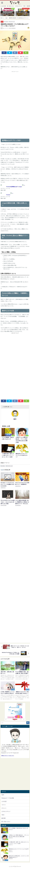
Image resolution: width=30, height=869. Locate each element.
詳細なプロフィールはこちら (7, 755)
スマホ (6, 21)
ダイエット (4, 808)
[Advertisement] (15, 88)
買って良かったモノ (6, 821)
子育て (3, 814)
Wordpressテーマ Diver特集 (8, 798)
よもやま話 (4, 801)
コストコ (3, 804)
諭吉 (15, 419)
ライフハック (12, 21)
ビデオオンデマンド (6, 811)
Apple (2, 21)
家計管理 (3, 818)
